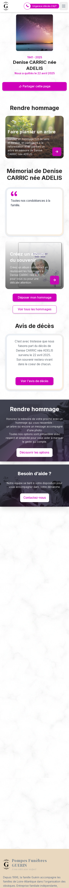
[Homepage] (34, 32)
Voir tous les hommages (34, 309)
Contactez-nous (34, 497)
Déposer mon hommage (34, 297)
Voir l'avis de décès (34, 381)
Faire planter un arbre (32, 131)
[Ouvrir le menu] (63, 6)
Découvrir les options (34, 452)
